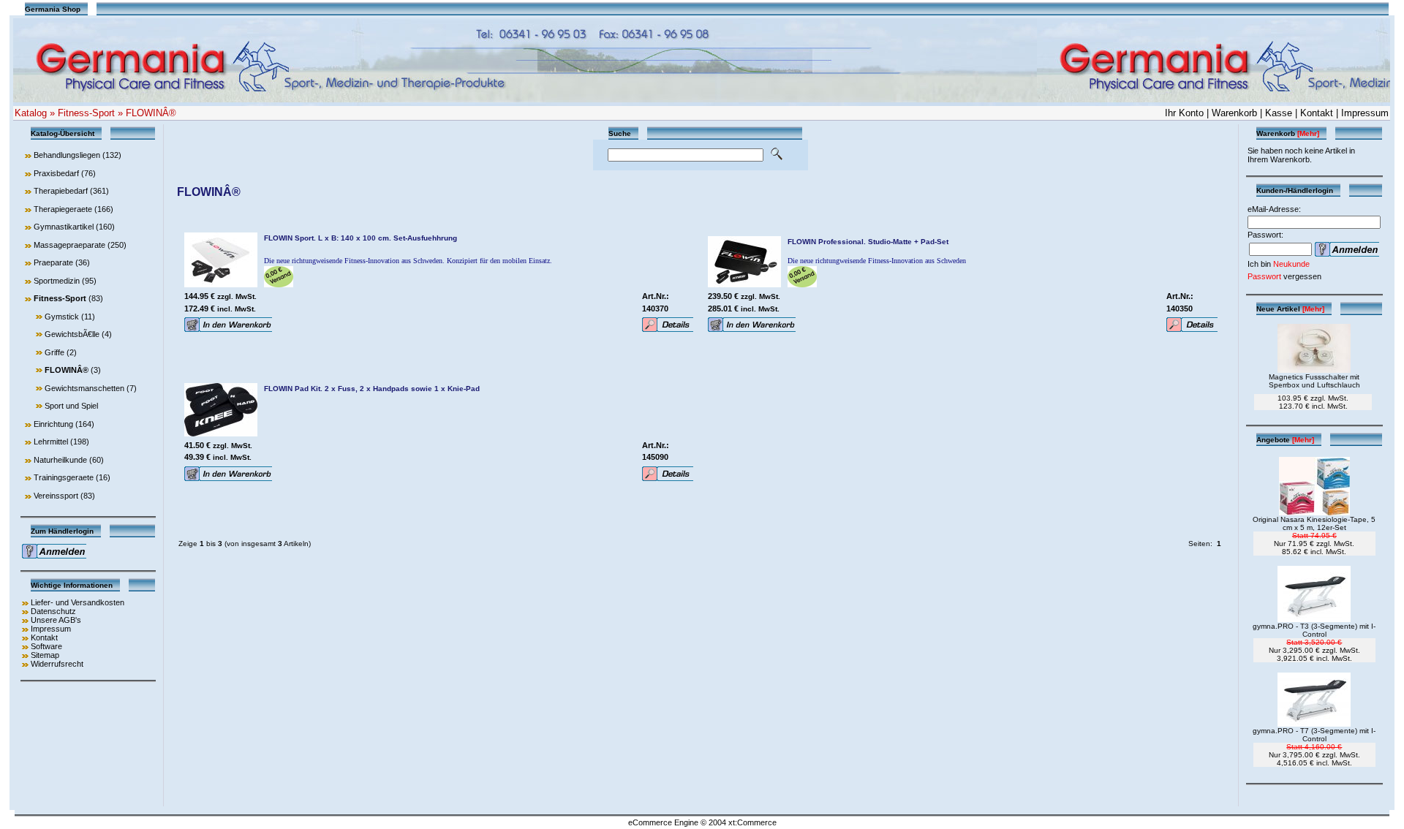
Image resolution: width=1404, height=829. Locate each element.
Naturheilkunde (60, 459)
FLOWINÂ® (151, 112)
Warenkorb (1234, 112)
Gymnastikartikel (64, 226)
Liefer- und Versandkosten (77, 602)
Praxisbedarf (56, 173)
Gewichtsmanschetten (84, 388)
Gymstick (62, 316)
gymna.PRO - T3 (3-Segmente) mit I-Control (1314, 630)
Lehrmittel (51, 441)
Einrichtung (53, 424)
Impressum (1365, 112)
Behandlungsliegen (67, 155)
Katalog (31, 112)
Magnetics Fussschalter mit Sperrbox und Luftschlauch (1314, 381)
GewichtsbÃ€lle (72, 334)
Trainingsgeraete (64, 477)
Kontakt (1316, 112)
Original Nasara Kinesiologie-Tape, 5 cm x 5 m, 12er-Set (1314, 523)
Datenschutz (53, 611)
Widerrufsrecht (57, 663)
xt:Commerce (752, 822)
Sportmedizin (57, 280)
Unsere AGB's (56, 620)
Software (46, 646)
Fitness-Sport (86, 112)
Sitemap (45, 655)
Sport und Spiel (71, 405)
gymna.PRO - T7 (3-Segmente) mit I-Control (1314, 735)
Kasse (1278, 112)
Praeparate (53, 262)
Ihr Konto (1184, 112)
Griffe (54, 352)
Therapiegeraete (63, 209)
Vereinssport (56, 495)
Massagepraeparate (69, 245)
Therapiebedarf (61, 190)
